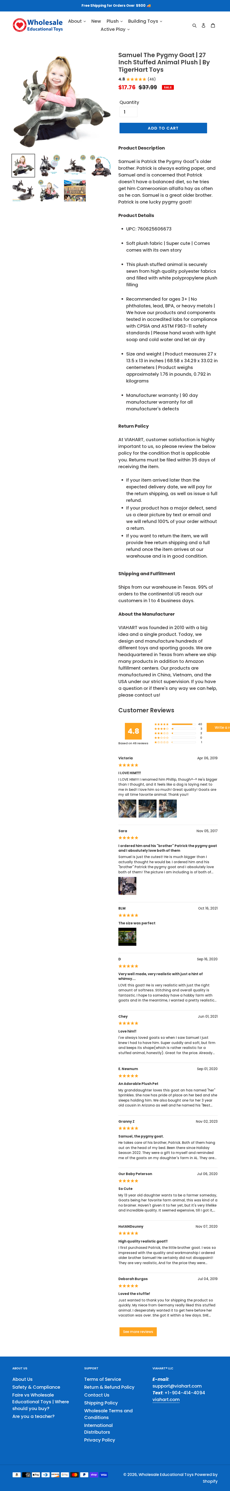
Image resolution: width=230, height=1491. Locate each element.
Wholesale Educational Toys (166, 1474)
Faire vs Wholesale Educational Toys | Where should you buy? (40, 1402)
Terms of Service (102, 1379)
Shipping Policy (101, 1403)
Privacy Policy (99, 1440)
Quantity (129, 102)
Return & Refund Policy (109, 1387)
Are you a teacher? (33, 1416)
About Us (22, 1379)
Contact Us (96, 1395)
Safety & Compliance (36, 1387)
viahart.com (166, 1399)
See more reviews (138, 1331)
